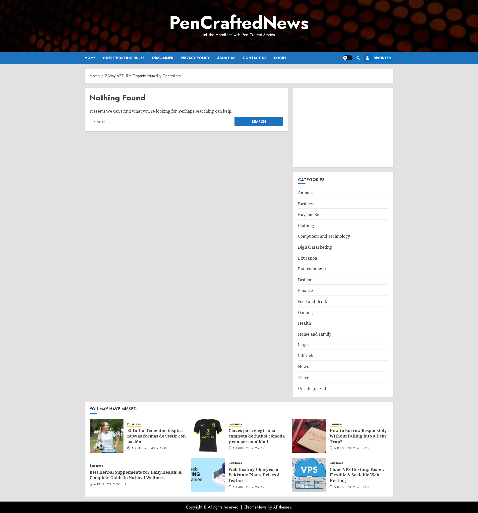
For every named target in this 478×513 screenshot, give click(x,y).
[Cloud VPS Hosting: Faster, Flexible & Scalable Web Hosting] (309, 475)
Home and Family (314, 334)
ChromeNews (255, 507)
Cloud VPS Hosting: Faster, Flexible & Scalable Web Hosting (357, 475)
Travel (304, 377)
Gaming (305, 312)
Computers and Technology (324, 236)
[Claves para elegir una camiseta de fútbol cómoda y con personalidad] (208, 436)
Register (382, 57)
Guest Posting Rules (124, 57)
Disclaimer (162, 57)
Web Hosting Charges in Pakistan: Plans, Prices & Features (254, 475)
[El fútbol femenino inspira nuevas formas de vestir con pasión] (106, 436)
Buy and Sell (310, 214)
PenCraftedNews (239, 23)
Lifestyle (306, 356)
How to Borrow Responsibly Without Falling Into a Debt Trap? (358, 436)
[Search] (358, 58)
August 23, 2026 (144, 448)
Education (307, 258)
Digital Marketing (315, 247)
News (303, 366)
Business (306, 204)
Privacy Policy (195, 57)
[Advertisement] (343, 127)
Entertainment (312, 269)
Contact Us (255, 57)
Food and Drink (312, 301)
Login (280, 57)
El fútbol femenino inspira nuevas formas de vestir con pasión (156, 436)
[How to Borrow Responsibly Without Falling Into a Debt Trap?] (309, 436)
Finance (305, 290)
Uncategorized (312, 388)
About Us (226, 57)
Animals (305, 193)
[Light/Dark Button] (348, 57)
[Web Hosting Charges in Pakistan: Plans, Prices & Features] (208, 475)
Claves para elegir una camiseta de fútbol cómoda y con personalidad (257, 436)
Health (304, 323)
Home (90, 57)
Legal (303, 345)
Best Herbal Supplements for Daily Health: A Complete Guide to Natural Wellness (135, 474)
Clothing (306, 225)
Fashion (305, 280)
